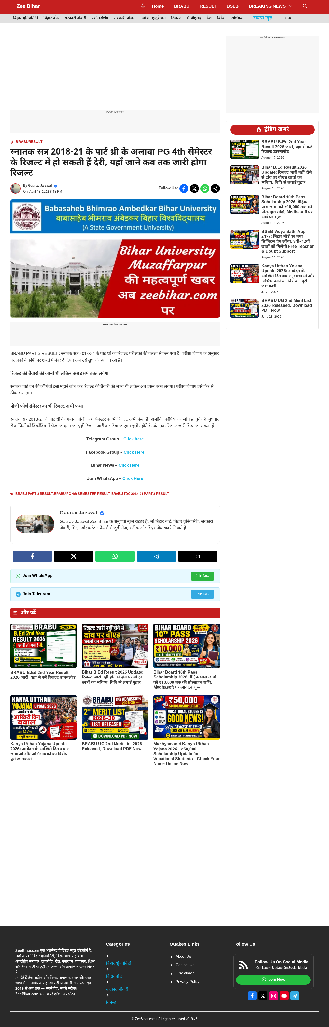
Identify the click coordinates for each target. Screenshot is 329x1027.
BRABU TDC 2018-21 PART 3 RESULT (140, 494)
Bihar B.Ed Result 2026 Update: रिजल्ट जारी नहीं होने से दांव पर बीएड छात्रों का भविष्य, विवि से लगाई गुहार (112, 677)
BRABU (181, 7)
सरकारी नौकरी (75, 18)
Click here (133, 439)
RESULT (208, 7)
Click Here (134, 452)
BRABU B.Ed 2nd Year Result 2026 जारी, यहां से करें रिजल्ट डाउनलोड (43, 675)
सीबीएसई (194, 18)
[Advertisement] (115, 72)
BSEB (233, 7)
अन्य (287, 18)
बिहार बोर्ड (51, 18)
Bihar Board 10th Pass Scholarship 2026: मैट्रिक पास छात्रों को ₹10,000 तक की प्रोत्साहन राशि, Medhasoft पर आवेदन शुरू (184, 680)
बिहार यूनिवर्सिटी (25, 18)
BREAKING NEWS (267, 7)
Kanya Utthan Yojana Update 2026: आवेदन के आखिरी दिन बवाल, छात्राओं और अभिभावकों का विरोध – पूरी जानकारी (40, 752)
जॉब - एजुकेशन (154, 18)
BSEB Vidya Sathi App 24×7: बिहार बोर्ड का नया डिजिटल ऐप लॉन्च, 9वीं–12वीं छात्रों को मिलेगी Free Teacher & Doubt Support (287, 241)
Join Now (202, 576)
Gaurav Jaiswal (40, 186)
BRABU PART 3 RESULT (34, 494)
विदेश (221, 18)
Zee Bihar (28, 6)
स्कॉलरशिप (100, 18)
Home (158, 7)
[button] (305, 6)
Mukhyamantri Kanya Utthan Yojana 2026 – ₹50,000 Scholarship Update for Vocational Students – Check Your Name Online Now (186, 754)
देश (209, 18)
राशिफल (237, 18)
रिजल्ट (176, 18)
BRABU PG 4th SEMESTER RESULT (82, 494)
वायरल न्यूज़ (262, 18)
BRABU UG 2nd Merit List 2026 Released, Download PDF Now (112, 747)
